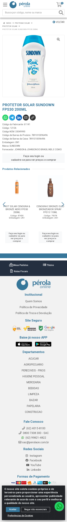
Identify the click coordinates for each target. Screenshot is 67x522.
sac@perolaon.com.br (35, 442)
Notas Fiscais (20, 271)
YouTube (35, 465)
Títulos (50, 265)
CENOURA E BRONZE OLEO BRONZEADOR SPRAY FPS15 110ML (50, 209)
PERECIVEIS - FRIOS (33, 370)
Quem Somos (33, 301)
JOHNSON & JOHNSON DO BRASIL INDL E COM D (38, 149)
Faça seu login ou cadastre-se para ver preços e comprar (33, 158)
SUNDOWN (15, 146)
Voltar (60, 22)
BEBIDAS (33, 388)
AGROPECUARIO (33, 364)
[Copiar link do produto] (33, 117)
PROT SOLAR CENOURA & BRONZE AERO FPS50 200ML (16, 209)
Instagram (35, 455)
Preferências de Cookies (20, 515)
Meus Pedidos (20, 265)
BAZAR (33, 400)
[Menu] (5, 4)
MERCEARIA (33, 382)
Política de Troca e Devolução (34, 313)
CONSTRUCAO (33, 412)
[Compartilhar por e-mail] (26, 117)
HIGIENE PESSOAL (33, 376)
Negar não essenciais (35, 509)
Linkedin (35, 469)
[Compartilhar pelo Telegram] (12, 117)
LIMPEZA (33, 394)
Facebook (35, 460)
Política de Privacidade (33, 307)
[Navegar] (4, 204)
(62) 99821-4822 (35, 437)
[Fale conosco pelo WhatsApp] (59, 506)
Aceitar (13, 509)
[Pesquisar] (61, 12)
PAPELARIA (33, 406)
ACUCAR (34, 358)
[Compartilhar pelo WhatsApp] (5, 117)
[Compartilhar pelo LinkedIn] (19, 117)
